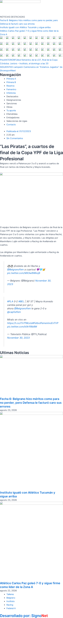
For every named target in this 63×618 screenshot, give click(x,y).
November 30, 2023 (18, 337)
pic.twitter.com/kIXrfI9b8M (22, 326)
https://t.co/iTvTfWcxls (19, 323)
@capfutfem (14, 311)
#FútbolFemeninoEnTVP (45, 323)
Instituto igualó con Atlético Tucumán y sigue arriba (25, 27)
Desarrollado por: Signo (24, 615)
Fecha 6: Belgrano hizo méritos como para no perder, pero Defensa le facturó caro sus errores (31, 402)
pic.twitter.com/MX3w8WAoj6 (23, 273)
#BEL (21, 301)
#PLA (10, 301)
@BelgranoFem (15, 269)
